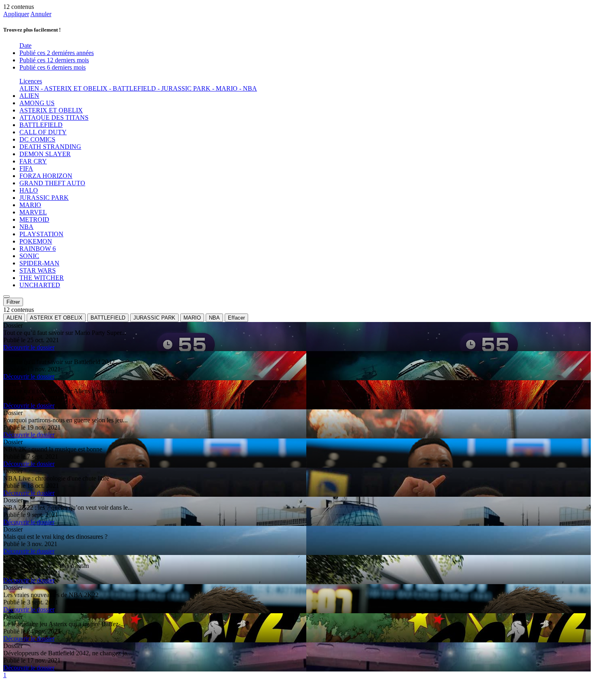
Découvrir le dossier (29, 347)
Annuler (40, 14)
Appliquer (16, 14)
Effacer (236, 318)
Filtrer (13, 302)
